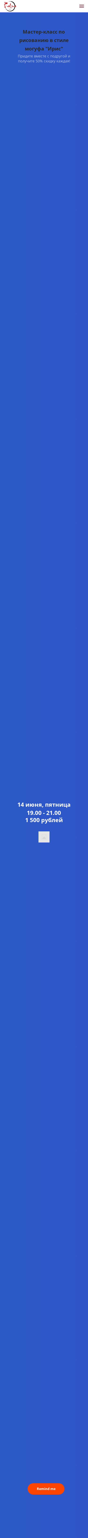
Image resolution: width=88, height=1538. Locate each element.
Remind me (46, 1489)
